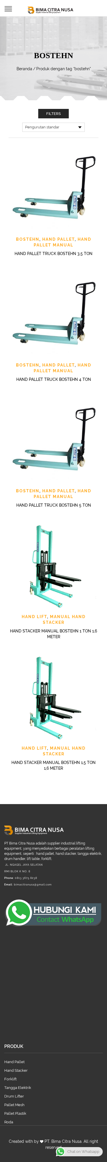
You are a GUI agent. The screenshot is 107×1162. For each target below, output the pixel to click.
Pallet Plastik (15, 1113)
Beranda (24, 68)
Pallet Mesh (14, 1105)
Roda (8, 1122)
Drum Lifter (14, 1096)
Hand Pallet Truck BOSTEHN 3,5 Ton (53, 253)
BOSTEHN (27, 239)
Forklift (10, 1079)
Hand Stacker (16, 1070)
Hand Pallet (58, 239)
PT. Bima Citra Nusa (63, 1141)
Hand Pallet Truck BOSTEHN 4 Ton (53, 379)
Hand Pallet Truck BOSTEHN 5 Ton (53, 505)
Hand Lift (34, 616)
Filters (53, 113)
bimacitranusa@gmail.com (33, 884)
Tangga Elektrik (17, 1087)
